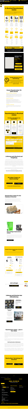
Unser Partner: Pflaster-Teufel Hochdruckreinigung (9, 403)
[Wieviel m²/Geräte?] (10, 265)
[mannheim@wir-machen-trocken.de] (19, 0)
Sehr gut (26, 283)
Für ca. (11, 261)
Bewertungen (26, 281)
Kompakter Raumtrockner (6, 21)
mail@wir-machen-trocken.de (4, 397)
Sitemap (3, 401)
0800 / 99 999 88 (14, 381)
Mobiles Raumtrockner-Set (16, 21)
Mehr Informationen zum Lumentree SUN (5, 400)
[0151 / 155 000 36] (10, 0)
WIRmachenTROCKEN (3, 377)
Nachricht (6, 140)
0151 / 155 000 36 (14, 0)
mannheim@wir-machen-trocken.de (23, 0)
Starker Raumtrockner (11, 21)
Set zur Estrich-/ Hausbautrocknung (21, 21)
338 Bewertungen (26, 284)
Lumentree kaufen (3, 398)
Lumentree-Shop (3, 399)
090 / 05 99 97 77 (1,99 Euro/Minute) (5, 395)
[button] (26, 2)
